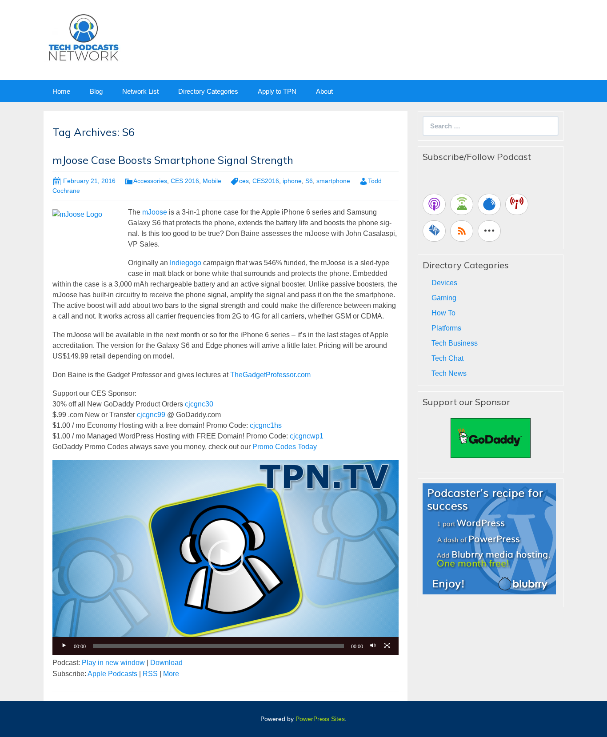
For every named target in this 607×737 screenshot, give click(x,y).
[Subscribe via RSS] (461, 231)
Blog (96, 91)
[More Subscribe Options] (489, 231)
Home (61, 91)
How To (443, 313)
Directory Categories (208, 91)
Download (166, 662)
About (324, 91)
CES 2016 (185, 180)
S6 (309, 180)
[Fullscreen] (387, 645)
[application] (225, 557)
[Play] (64, 645)
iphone (292, 180)
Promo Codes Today (284, 446)
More (171, 673)
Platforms (446, 328)
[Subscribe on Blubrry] (489, 204)
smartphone (333, 180)
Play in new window (113, 662)
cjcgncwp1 (306, 436)
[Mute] (372, 645)
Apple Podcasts (112, 673)
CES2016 (265, 180)
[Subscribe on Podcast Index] (516, 204)
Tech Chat (447, 358)
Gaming (443, 298)
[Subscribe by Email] (434, 231)
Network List (140, 91)
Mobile (212, 180)
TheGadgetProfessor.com (270, 374)
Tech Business (454, 343)
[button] (226, 557)
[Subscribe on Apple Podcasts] (434, 204)
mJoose (154, 212)
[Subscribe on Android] (461, 204)
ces (244, 180)
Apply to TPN (277, 91)
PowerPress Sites (320, 718)
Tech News (449, 373)
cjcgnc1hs (266, 425)
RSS (150, 673)
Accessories (150, 180)
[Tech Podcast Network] (83, 37)
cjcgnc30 (199, 404)
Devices (444, 283)
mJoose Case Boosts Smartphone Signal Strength (172, 160)
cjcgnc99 (151, 414)
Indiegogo (185, 263)
